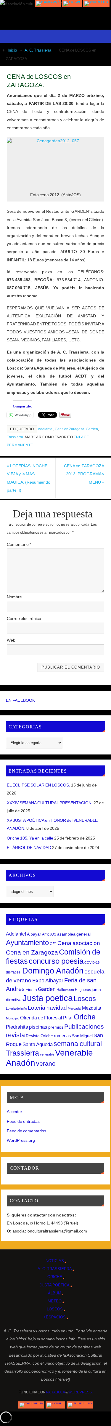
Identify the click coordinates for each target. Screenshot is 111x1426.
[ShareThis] (96, 3)
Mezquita (91, 1008)
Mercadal (74, 1008)
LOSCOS (55, 1309)
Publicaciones (84, 1026)
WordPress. (80, 1392)
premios (55, 1027)
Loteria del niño (16, 1008)
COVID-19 (91, 962)
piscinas (38, 1027)
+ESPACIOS (55, 1317)
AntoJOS (49, 934)
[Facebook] (48, 3)
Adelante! (45, 429)
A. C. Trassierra (38, 50)
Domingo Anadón (52, 970)
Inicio (12, 50)
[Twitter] (72, 3)
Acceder (14, 1111)
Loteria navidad (47, 1008)
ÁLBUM (54, 1293)
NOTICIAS (55, 1261)
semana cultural (78, 1044)
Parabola (55, 1392)
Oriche (85, 1017)
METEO (55, 1301)
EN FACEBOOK (20, 700)
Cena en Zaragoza (69, 429)
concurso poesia (56, 961)
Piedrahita (17, 1027)
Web (11, 640)
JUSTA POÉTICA (55, 1285)
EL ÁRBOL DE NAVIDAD (29, 847)
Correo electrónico (24, 618)
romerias (62, 1035)
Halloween (65, 990)
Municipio (12, 1018)
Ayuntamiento (27, 943)
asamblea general (74, 934)
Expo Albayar (47, 981)
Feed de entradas (23, 1121)
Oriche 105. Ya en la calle (30, 838)
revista (15, 1035)
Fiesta (31, 989)
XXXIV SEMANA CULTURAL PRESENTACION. (50, 802)
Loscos (85, 999)
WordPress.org (21, 1140)
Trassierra (15, 437)
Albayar (34, 934)
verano (46, 1063)
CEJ (53, 944)
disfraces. (13, 972)
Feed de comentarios (26, 1130)
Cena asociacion (78, 943)
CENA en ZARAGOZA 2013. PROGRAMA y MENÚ (84, 473)
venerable (47, 1054)
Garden (92, 429)
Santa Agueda (37, 1044)
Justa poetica (47, 998)
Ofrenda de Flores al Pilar (46, 1017)
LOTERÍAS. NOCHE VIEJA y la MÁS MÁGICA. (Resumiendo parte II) (28, 478)
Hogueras (83, 990)
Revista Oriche (39, 1035)
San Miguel (82, 1035)
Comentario (19, 544)
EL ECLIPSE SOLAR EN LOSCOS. (38, 785)
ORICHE (54, 1277)
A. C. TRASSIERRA (55, 1269)
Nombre (14, 596)
